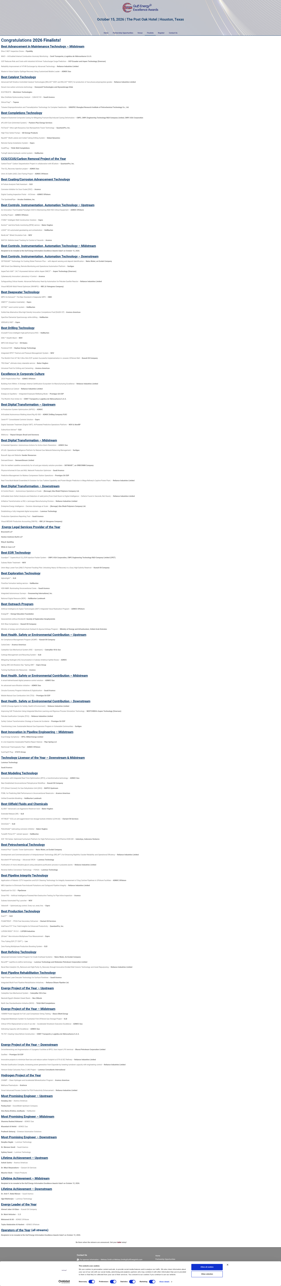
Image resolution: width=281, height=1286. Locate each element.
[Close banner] (227, 1264)
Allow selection (207, 1274)
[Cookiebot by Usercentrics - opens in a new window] (64, 1281)
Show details (164, 1282)
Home (106, 33)
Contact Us (173, 33)
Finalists (150, 33)
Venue (140, 33)
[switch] (113, 1281)
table (119, 1242)
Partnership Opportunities (123, 33)
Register (161, 33)
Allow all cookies (207, 1267)
